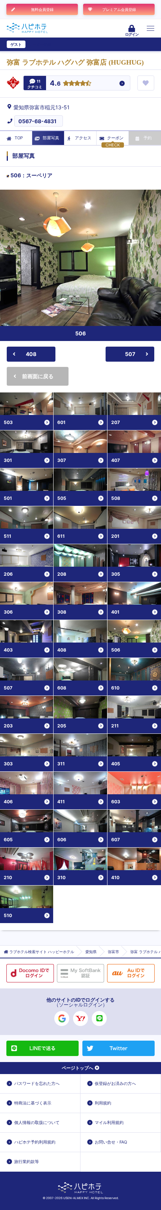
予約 (147, 137)
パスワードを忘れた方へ (37, 1083)
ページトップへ (77, 1068)
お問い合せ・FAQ (111, 1142)
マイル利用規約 (109, 1122)
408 (31, 354)
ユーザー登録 (39, 44)
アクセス (83, 137)
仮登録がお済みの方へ (115, 1083)
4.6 (55, 83)
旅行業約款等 (26, 1161)
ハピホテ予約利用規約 (34, 1142)
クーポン (115, 137)
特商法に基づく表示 (32, 1103)
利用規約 (103, 1103)
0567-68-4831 (37, 121)
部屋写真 (51, 137)
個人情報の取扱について (37, 1122)
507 (130, 354)
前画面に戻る (38, 376)
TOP (19, 137)
